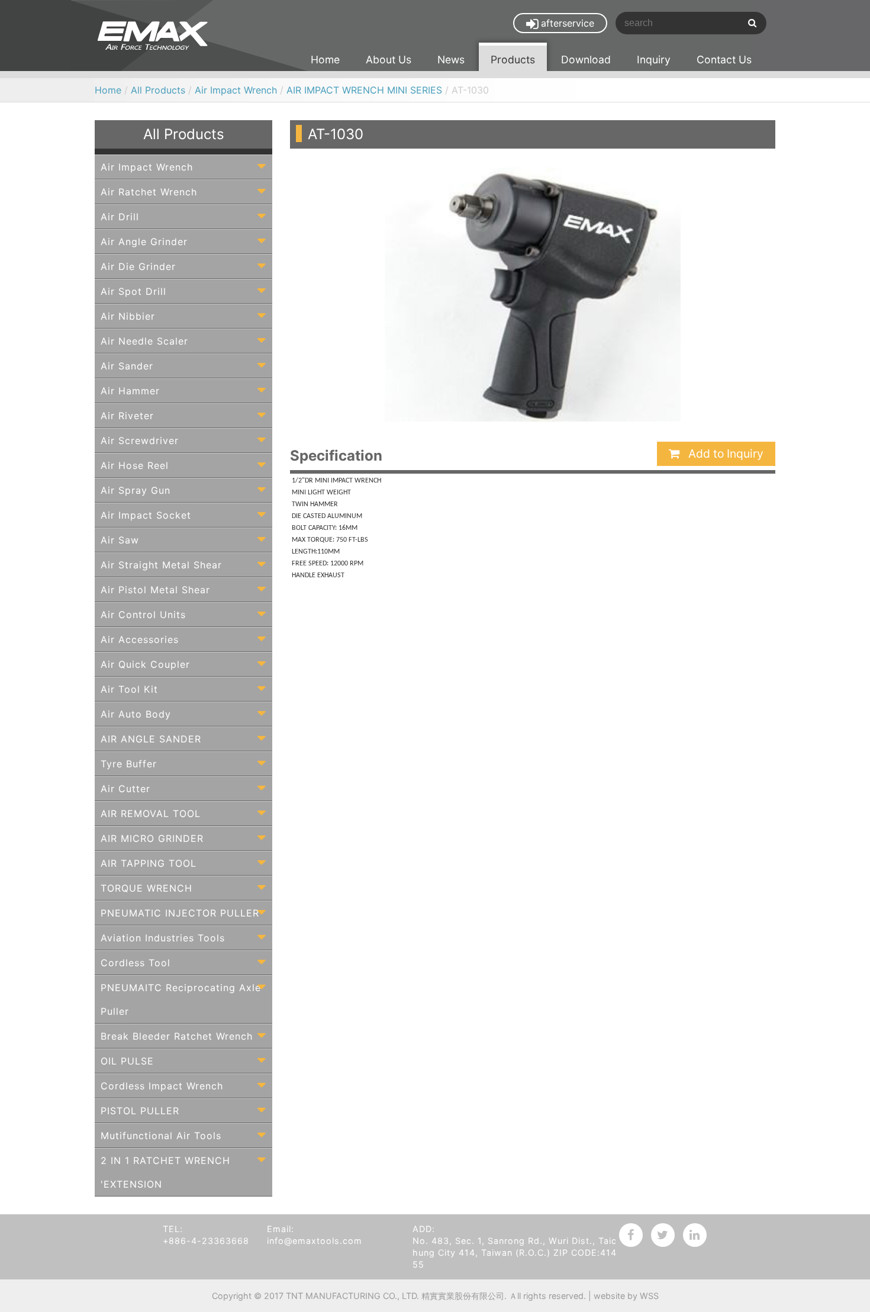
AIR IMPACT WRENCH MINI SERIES (365, 90)
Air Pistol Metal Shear (155, 590)
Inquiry (654, 59)
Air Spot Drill (133, 291)
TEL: (173, 1229)
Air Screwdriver (140, 440)
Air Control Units (143, 614)
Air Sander (127, 366)
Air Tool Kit (129, 689)
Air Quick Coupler (145, 664)
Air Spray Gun (135, 490)
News (451, 59)
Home (325, 59)
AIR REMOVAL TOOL (151, 813)
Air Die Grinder (138, 266)
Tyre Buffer (129, 764)
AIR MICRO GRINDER (152, 838)
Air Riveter (127, 416)
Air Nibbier (128, 316)
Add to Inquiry (724, 453)
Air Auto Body (136, 714)
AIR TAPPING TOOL (148, 863)
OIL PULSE (127, 1061)
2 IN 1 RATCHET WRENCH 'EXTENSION (165, 1172)
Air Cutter (125, 789)
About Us (388, 59)
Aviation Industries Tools (163, 938)
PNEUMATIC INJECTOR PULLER (180, 913)
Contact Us (724, 59)
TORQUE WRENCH (146, 888)
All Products (158, 90)
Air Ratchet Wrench (149, 192)
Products (513, 59)
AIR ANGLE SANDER (151, 739)
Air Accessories (140, 639)
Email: (280, 1229)
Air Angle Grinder (144, 241)
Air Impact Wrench (236, 90)
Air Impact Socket (146, 515)
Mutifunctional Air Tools (161, 1135)
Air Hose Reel (135, 465)
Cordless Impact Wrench (162, 1086)
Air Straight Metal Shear (161, 565)
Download (586, 59)
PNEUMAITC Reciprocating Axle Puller (181, 999)
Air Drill (120, 217)
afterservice (567, 23)
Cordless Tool (135, 963)
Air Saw (120, 540)
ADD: (424, 1229)
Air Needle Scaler (144, 341)
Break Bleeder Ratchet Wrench (177, 1036)
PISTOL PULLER (140, 1111)
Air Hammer (130, 391)
